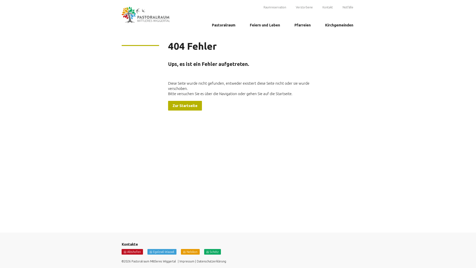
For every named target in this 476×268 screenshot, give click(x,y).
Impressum (186, 261)
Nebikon (191, 251)
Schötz (214, 251)
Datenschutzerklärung (211, 261)
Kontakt (327, 7)
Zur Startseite (185, 105)
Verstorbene (304, 7)
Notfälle (347, 7)
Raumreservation (274, 7)
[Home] (146, 10)
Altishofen (134, 251)
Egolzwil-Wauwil (163, 251)
